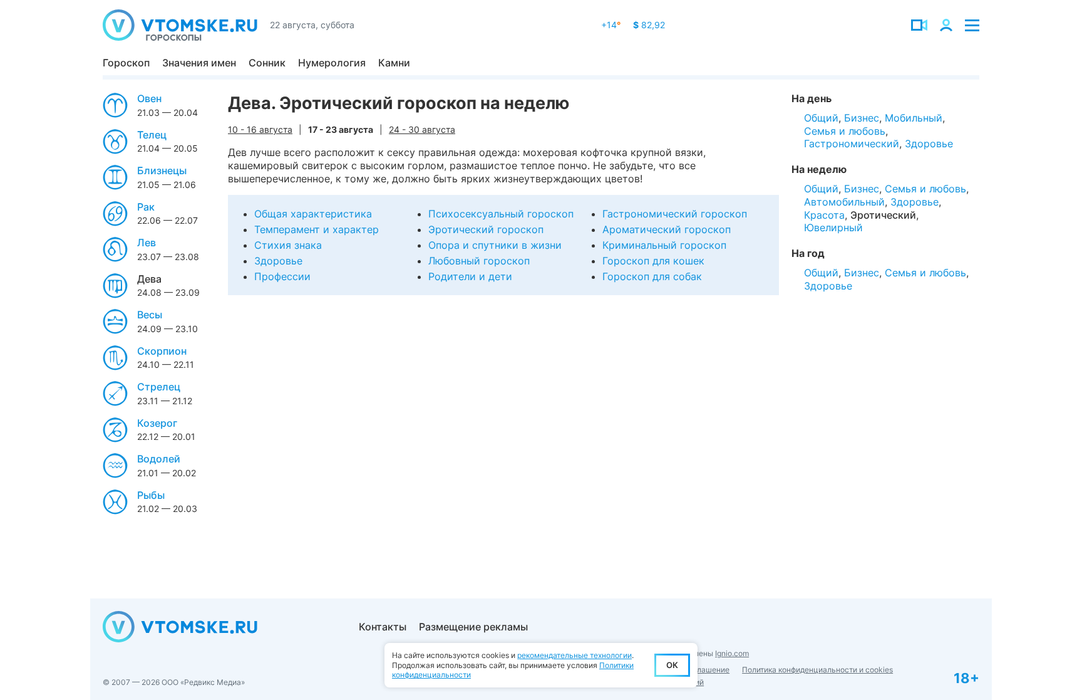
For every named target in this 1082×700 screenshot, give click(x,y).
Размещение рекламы (473, 626)
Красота (824, 215)
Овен (149, 98)
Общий (821, 118)
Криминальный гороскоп (664, 245)
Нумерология (332, 62)
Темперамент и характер (316, 229)
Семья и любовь (844, 131)
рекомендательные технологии (574, 655)
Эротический (883, 215)
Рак (146, 207)
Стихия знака (288, 245)
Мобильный (913, 118)
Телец (152, 134)
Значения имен (199, 62)
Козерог (157, 423)
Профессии (282, 276)
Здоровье (278, 260)
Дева (149, 279)
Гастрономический (851, 143)
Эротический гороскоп (486, 229)
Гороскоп (126, 62)
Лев (146, 242)
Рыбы (151, 495)
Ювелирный (833, 227)
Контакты (382, 626)
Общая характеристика (313, 213)
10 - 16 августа (260, 129)
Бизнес (861, 118)
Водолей (158, 458)
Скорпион (162, 351)
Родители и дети (470, 276)
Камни (394, 62)
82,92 (649, 24)
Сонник (267, 62)
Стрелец (158, 386)
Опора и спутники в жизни (495, 245)
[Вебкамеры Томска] (919, 25)
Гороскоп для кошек (653, 260)
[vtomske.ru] (180, 25)
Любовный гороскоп (479, 260)
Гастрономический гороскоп (674, 213)
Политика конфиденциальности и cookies (817, 669)
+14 (611, 24)
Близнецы (162, 170)
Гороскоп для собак (652, 276)
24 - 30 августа (422, 129)
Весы (149, 314)
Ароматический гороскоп (666, 229)
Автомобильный (844, 202)
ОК (672, 665)
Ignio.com (732, 653)
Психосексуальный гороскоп (501, 213)
